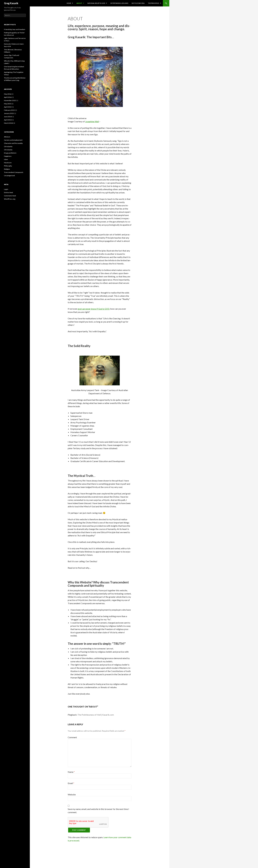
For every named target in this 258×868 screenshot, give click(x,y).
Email (71, 783)
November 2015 (10, 100)
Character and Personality (13, 143)
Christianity (8, 146)
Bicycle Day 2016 (138, 3)
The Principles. (153, 3)
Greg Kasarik (11, 3)
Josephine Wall (92, 121)
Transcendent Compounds (13, 172)
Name (71, 772)
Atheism (7, 137)
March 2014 (8, 123)
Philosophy (8, 166)
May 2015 (7, 104)
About (79, 3)
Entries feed (8, 192)
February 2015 (9, 110)
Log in (6, 189)
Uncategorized (9, 176)
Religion (7, 169)
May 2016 (7, 94)
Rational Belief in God (96, 3)
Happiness (8, 156)
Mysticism (8, 163)
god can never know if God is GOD (94, 308)
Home (69, 3)
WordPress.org (9, 199)
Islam (6, 159)
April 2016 (7, 97)
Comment (72, 737)
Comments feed (10, 196)
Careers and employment (13, 140)
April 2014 (7, 120)
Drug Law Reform (10, 153)
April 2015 (7, 107)
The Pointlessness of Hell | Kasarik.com (96, 714)
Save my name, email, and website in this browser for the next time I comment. (98, 811)
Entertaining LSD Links (119, 3)
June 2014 (8, 117)
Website (72, 794)
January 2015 (9, 113)
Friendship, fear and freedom (14, 29)
